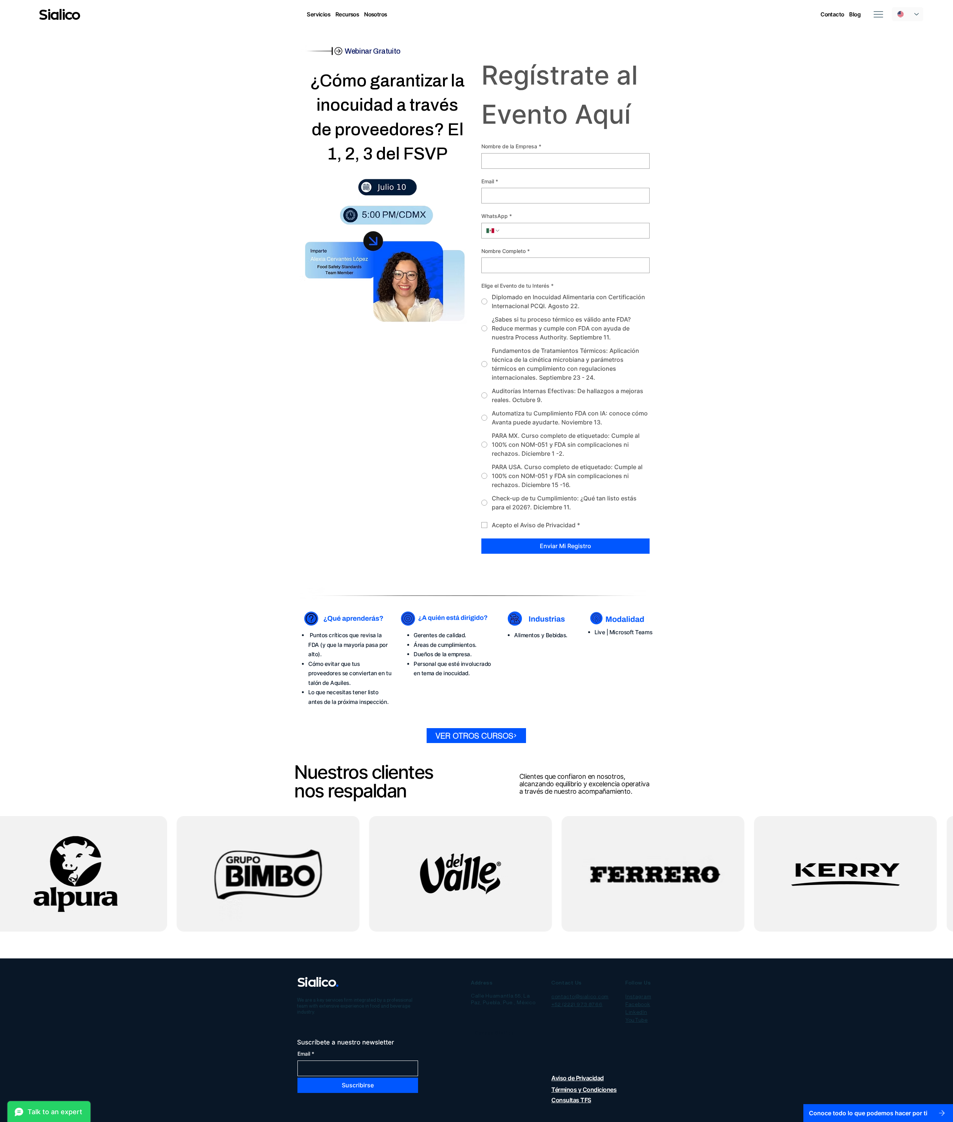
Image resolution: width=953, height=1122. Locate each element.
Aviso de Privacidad (577, 1078)
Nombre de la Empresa (511, 146)
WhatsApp (496, 216)
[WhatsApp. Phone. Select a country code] (493, 231)
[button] (318, 14)
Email (489, 181)
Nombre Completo (505, 251)
